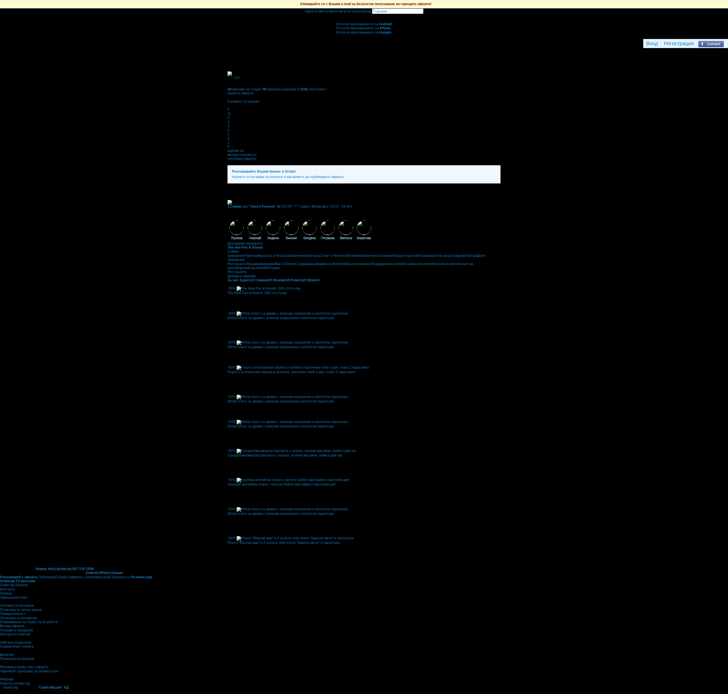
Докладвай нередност (245, 243)
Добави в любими (242, 276)
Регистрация (679, 43)
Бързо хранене (359, 264)
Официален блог (13, 598)
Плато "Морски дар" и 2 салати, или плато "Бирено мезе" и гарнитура (284, 543)
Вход (652, 43)
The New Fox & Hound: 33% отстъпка (257, 293)
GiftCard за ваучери (15, 643)
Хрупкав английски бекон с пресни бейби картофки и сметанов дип (282, 484)
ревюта (235, 102)
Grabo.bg (10, 687)
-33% (232, 288)
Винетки (6, 655)
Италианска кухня (417, 264)
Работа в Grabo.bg (15, 683)
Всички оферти (12, 626)
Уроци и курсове (406, 256)
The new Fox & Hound (245, 247)
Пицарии (254, 264)
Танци (471, 256)
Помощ (6, 593)
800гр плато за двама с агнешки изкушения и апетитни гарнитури (281, 318)
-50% (232, 313)
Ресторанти (237, 264)
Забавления (297, 256)
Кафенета (325, 264)
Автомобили (355, 256)
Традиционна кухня (387, 264)
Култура (313, 256)
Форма (41, 569)
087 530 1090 (83, 569)
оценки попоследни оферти (242, 157)
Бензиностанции (379, 256)
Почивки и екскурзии (16, 630)
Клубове (340, 264)
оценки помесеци (236, 153)
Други (480, 256)
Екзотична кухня (445, 264)
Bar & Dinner (285, 264)
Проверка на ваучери (17, 659)
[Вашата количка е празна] (364, 16)
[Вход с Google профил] (726, 43)
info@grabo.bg (59, 569)
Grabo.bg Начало (14, 585)
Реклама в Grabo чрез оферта (24, 667)
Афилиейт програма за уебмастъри (29, 671)
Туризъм (252, 256)
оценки (251, 102)
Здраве (461, 256)
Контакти (7, 589)
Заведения (236, 256)
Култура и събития (15, 634)
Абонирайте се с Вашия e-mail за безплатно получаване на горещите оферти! (365, 4)
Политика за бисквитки (18, 618)
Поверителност (12, 614)
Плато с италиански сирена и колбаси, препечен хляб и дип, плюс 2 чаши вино (291, 372)
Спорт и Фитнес (333, 256)
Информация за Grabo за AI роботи (29, 622)
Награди (7, 679)
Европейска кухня (250, 268)
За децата (447, 256)
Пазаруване (429, 256)
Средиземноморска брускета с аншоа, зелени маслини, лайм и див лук (285, 455)
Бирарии (268, 264)
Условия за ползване (17, 606)
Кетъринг (272, 268)
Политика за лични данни (21, 610)
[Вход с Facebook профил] (711, 43)
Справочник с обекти (17, 646)
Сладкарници (306, 264)
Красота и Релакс (273, 256)
